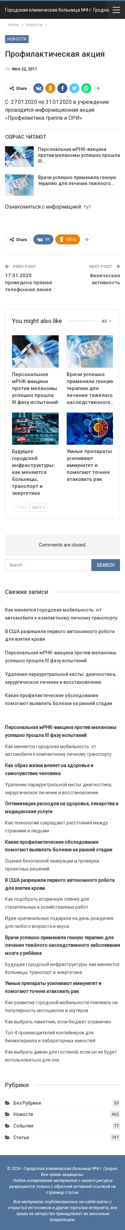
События (23, 1126)
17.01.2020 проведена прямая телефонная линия (28, 282)
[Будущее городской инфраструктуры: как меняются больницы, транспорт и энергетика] (35, 429)
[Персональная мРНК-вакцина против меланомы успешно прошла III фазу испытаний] (19, 156)
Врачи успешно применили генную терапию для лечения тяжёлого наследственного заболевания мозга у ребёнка (62, 945)
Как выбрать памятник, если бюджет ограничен (58, 1021)
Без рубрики (27, 1103)
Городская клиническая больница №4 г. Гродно (57, 10)
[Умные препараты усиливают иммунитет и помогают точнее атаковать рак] (90, 429)
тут (87, 207)
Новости (16, 39)
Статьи (21, 1137)
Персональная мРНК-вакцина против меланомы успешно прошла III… (79, 155)
